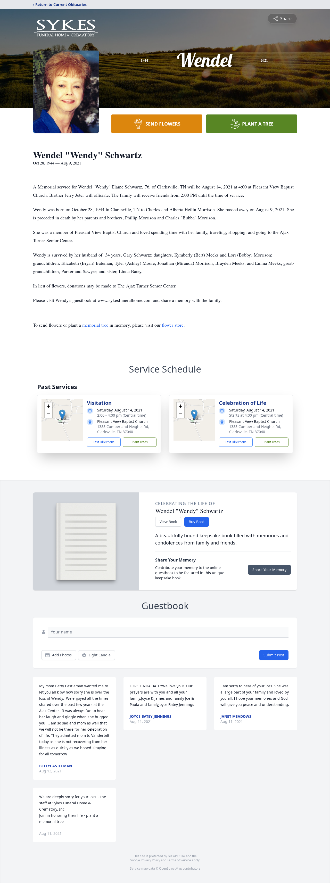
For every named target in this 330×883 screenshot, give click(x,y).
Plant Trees (140, 442)
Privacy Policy (150, 860)
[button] (62, 414)
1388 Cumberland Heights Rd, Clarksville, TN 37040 (123, 429)
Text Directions (103, 442)
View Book (168, 521)
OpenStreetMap (170, 868)
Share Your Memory (269, 569)
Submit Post (273, 655)
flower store (173, 325)
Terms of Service (179, 860)
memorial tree (95, 325)
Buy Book (196, 521)
